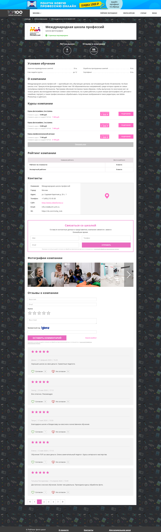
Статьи (143, 13)
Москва (36, 13)
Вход (154, 13)
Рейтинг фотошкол (108, 13)
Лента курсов (129, 13)
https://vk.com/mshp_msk (52, 211)
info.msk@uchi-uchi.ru (50, 207)
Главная (27, 19)
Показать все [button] (80, 144)
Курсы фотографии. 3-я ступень (40, 111)
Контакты (88, 530)
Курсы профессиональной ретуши (41, 134)
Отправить (106, 245)
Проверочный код (34, 328)
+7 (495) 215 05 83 (49, 198)
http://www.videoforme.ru (52, 203)
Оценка (30, 309)
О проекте (64, 530)
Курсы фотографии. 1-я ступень (40, 122)
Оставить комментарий (47, 337)
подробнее (126, 114)
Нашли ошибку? (91, 338)
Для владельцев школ (120, 530)
